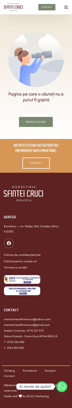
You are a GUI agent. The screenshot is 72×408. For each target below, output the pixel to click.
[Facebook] (9, 243)
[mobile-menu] (64, 7)
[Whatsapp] (61, 386)
